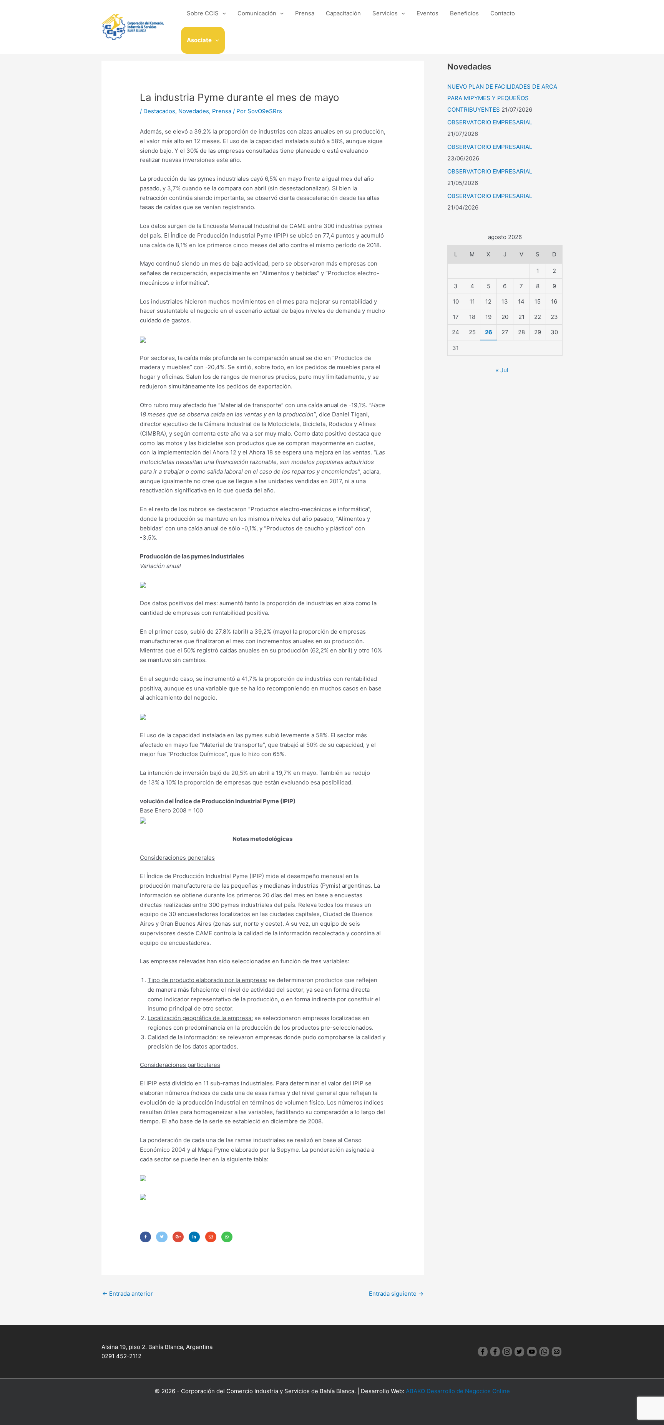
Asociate (199, 40)
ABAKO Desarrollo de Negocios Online (458, 1391)
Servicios (385, 13)
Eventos (427, 13)
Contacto (502, 13)
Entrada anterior (127, 1293)
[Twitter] (161, 1237)
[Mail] (210, 1237)
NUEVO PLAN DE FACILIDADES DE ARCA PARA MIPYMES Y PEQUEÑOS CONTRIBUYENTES (502, 98)
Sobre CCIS (203, 13)
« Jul (502, 370)
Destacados (159, 111)
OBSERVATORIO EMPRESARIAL (489, 122)
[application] (222, 13)
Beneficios (464, 13)
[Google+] (178, 1237)
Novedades (193, 111)
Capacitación (343, 13)
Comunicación (256, 13)
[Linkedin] (194, 1237)
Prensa (304, 13)
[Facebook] (145, 1237)
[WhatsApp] (226, 1237)
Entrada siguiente (396, 1293)
